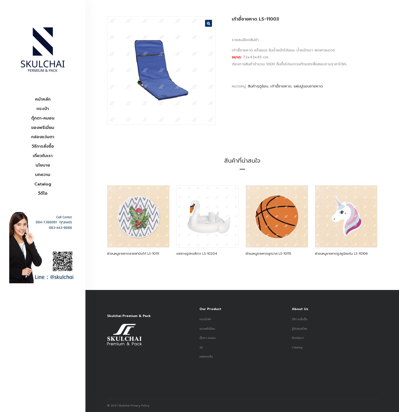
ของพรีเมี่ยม (42, 127)
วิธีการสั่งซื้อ (43, 146)
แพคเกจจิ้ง (206, 357)
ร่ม (201, 347)
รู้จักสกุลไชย (299, 329)
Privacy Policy (139, 405)
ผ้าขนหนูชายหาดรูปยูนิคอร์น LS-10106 (341, 253)
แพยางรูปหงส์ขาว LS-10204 (196, 253)
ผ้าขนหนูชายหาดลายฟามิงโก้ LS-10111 (133, 253)
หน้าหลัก (43, 99)
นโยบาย (43, 165)
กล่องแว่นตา (42, 137)
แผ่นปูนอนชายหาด (308, 86)
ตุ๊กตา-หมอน (42, 118)
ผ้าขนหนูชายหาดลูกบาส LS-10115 (268, 253)
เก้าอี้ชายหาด (280, 86)
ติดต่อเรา (298, 338)
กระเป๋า (42, 108)
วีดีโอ (43, 193)
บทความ (42, 174)
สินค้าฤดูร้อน (258, 86)
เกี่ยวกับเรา (43, 155)
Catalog (42, 184)
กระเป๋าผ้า (205, 319)
